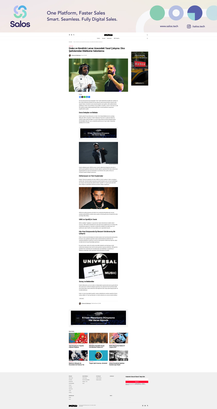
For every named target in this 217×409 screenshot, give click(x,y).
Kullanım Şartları (98, 379)
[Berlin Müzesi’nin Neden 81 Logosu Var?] (118, 338)
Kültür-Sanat (82, 298)
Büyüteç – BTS (84, 381)
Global (70, 397)
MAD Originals (85, 376)
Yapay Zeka (71, 388)
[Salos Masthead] (108, 16)
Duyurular (71, 344)
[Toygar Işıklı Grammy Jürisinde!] (98, 355)
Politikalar (98, 376)
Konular (70, 376)
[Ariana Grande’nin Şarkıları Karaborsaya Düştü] (118, 355)
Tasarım (115, 344)
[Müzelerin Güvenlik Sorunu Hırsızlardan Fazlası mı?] (98, 338)
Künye (111, 395)
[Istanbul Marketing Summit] (98, 133)
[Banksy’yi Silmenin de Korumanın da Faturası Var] (78, 355)
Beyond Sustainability (85, 379)
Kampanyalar (71, 395)
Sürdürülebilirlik (71, 383)
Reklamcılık (71, 381)
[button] (147, 34)
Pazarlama (70, 379)
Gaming (70, 392)
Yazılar (70, 390)
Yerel (70, 399)
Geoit (83, 383)
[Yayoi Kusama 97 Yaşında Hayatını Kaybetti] (78, 338)
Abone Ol (137, 381)
